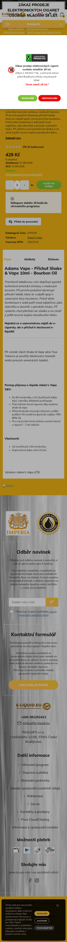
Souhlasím (28, 98)
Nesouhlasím (49, 98)
